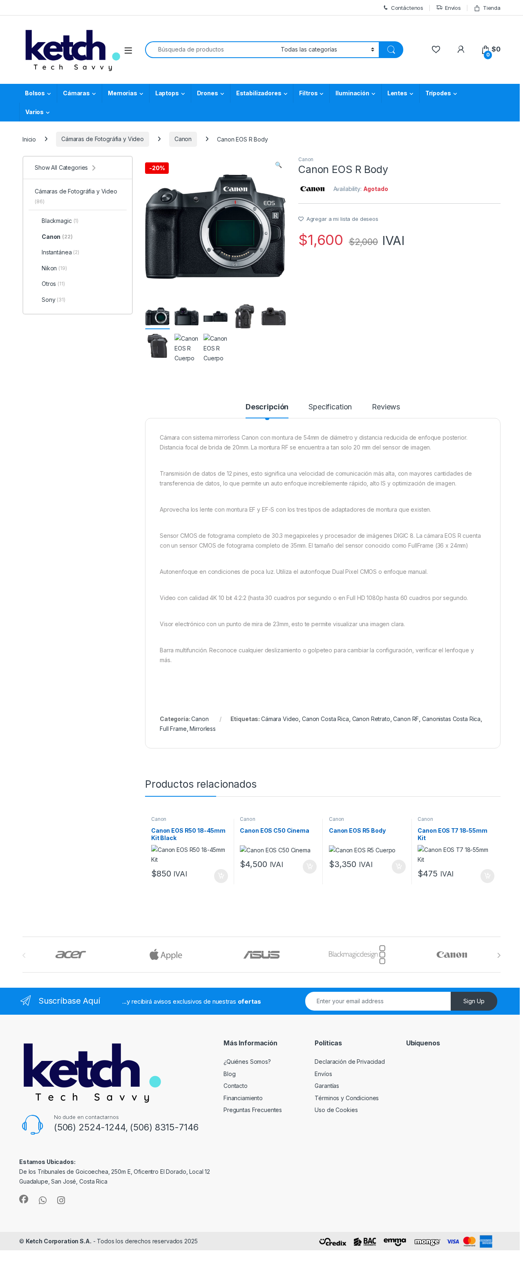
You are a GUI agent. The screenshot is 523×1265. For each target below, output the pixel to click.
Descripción (267, 407)
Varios (34, 111)
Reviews (386, 407)
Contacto (236, 1085)
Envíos (453, 7)
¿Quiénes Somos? (247, 1061)
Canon (183, 138)
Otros (53, 283)
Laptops (167, 93)
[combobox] (210, 49)
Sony (53, 299)
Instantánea (60, 252)
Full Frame (173, 728)
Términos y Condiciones (347, 1097)
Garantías (327, 1085)
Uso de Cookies (336, 1109)
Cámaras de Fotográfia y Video (102, 138)
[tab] (267, 410)
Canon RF (406, 718)
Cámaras (76, 93)
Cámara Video (280, 718)
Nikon (54, 268)
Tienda (492, 7)
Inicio (29, 138)
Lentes (397, 93)
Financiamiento (243, 1097)
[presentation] (499, 955)
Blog (229, 1073)
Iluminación (352, 93)
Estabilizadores (259, 93)
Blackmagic (60, 220)
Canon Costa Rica (325, 718)
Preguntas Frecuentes (253, 1109)
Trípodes (438, 93)
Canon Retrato (371, 718)
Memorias (122, 93)
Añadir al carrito (219, 876)
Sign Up (474, 1001)
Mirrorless (203, 728)
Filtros (308, 93)
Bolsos (35, 93)
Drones (207, 93)
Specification (330, 407)
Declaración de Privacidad (350, 1061)
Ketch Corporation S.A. (59, 1241)
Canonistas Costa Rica (451, 718)
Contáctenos (407, 7)
